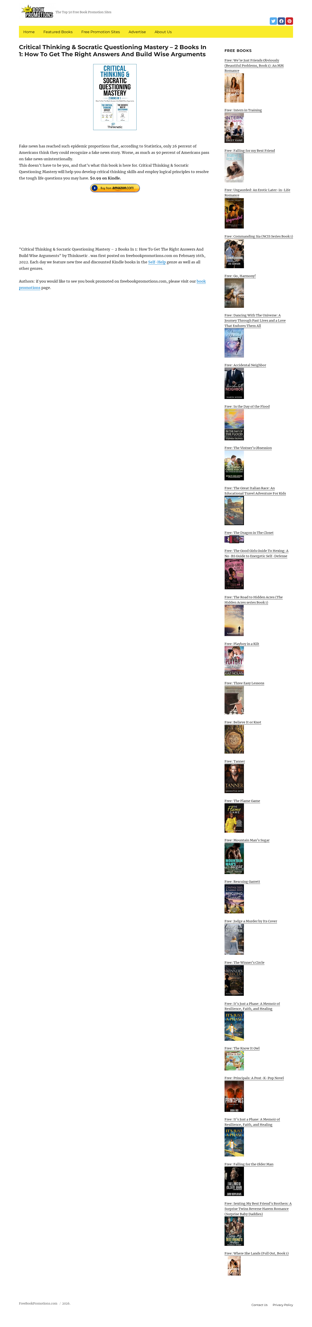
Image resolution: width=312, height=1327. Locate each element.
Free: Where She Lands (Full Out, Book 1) (257, 1253)
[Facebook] (281, 21)
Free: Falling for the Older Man (249, 1164)
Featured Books (58, 32)
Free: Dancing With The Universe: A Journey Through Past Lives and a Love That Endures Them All (255, 320)
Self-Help (157, 262)
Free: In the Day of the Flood (247, 406)
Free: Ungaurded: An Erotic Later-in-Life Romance (257, 192)
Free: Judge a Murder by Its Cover (251, 921)
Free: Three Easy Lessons (244, 683)
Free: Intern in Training (243, 110)
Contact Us (259, 1305)
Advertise (137, 32)
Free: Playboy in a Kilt (242, 644)
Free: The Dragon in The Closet (249, 533)
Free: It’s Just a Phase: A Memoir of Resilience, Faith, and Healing (252, 1006)
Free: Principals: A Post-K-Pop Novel (254, 1078)
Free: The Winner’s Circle (244, 962)
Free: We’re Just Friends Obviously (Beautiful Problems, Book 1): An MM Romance (254, 65)
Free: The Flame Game (242, 801)
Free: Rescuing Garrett (242, 882)
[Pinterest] (289, 21)
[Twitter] (273, 21)
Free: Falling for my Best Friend (250, 151)
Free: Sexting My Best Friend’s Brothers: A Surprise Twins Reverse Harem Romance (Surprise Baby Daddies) (258, 1208)
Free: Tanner (235, 761)
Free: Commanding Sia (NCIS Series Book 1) (259, 236)
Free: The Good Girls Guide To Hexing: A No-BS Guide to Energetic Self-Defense (256, 553)
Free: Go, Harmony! (240, 276)
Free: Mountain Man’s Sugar (247, 840)
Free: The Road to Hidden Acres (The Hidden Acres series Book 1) (254, 600)
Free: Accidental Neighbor (245, 365)
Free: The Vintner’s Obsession (248, 448)
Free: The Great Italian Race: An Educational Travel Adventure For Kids (255, 490)
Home (29, 32)
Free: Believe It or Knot (243, 722)
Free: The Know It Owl (242, 1048)
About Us (163, 32)
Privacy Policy (283, 1305)
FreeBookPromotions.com (38, 1304)
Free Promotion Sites (100, 32)
